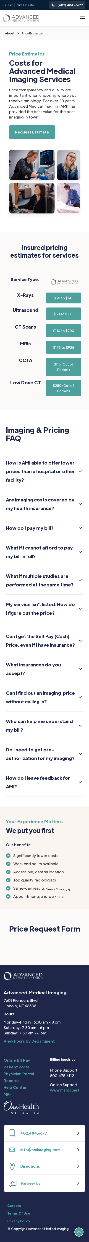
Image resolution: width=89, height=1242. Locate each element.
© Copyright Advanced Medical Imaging (38, 1229)
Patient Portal (17, 1067)
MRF (8, 1094)
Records (12, 1080)
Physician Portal (19, 1073)
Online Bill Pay (17, 1060)
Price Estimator (25, 4)
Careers (14, 1205)
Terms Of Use (18, 1213)
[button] (81, 18)
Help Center (15, 1087)
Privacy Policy (18, 1221)
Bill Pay (8, 4)
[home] (21, 18)
